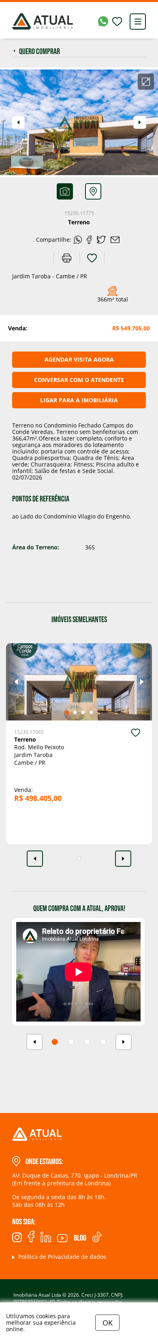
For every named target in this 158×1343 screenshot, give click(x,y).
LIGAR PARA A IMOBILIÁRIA (79, 400)
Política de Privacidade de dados (61, 1257)
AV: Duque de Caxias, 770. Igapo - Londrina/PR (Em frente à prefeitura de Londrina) (74, 1179)
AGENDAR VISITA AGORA (79, 359)
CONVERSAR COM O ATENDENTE (79, 380)
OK (107, 1323)
